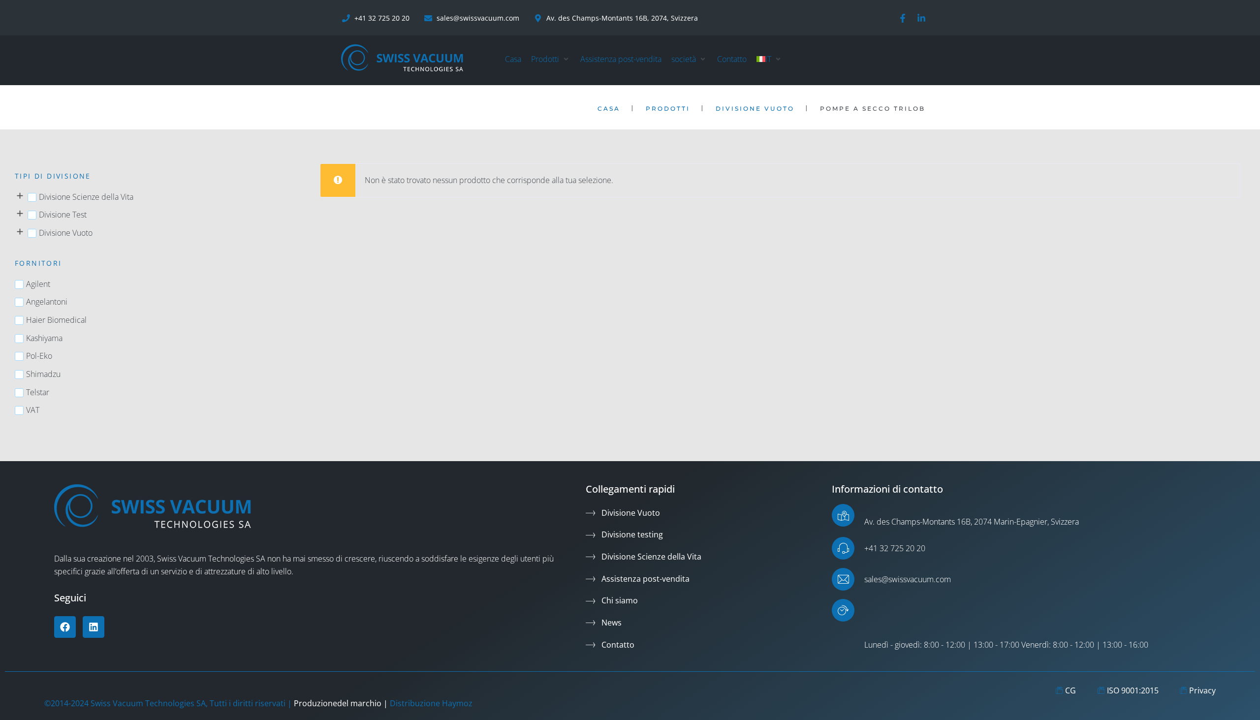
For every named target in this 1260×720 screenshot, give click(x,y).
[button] (550, 59)
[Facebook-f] (903, 18)
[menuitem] (763, 59)
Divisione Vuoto (755, 108)
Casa (609, 108)
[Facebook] (65, 627)
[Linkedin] (93, 627)
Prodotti (668, 108)
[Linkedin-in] (921, 18)
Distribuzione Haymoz (431, 703)
